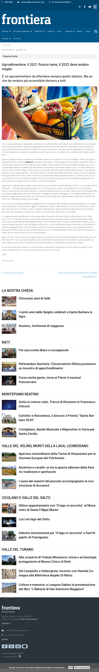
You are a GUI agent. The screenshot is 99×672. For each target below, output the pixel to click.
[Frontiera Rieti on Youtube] (90, 7)
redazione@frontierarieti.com (32, 2)
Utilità (15, 38)
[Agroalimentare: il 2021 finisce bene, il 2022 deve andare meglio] (49, 113)
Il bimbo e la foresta (12, 272)
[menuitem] (5, 31)
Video (88, 31)
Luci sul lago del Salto (34, 519)
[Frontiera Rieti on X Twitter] (79, 7)
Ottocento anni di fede (34, 298)
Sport (59, 31)
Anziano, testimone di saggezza (41, 326)
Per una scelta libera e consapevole (43, 350)
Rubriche (68, 31)
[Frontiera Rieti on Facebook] (84, 7)
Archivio (5, 31)
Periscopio (38, 31)
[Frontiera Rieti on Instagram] (95, 6)
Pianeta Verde (8, 261)
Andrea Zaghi (22, 50)
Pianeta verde (6, 45)
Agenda (79, 31)
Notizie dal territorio (21, 31)
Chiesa (49, 31)
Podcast (5, 38)
